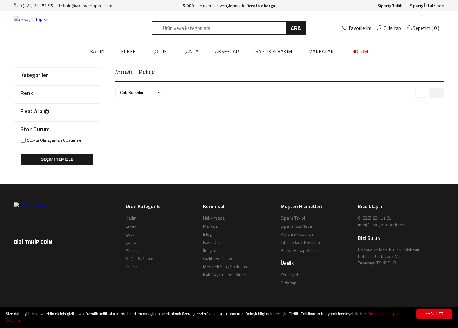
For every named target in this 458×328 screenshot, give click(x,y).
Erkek (128, 51)
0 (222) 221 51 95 (35, 5)
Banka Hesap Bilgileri (300, 250)
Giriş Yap (391, 28)
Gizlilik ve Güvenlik (220, 258)
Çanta (191, 51)
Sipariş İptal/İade (427, 5)
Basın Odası (214, 242)
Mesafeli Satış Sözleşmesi (227, 266)
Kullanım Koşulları (297, 234)
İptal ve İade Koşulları (300, 242)
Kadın (97, 51)
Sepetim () (425, 28)
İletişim (209, 250)
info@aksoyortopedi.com (88, 5)
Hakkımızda (214, 218)
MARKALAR (321, 51)
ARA (296, 28)
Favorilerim (360, 28)
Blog (207, 234)
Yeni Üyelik (291, 274)
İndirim (132, 266)
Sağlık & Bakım (273, 51)
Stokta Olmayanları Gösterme (54, 140)
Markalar (147, 72)
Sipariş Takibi (390, 5)
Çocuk (159, 51)
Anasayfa (123, 72)
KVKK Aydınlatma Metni (224, 274)
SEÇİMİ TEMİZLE (57, 159)
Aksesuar (227, 51)
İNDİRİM (359, 51)
